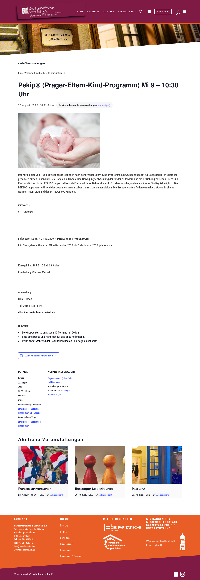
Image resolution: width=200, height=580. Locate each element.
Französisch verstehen (34, 489)
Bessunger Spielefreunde (94, 489)
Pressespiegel (66, 544)
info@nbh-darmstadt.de (24, 546)
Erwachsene (23, 409)
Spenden (163, 12)
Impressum (65, 550)
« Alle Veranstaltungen (31, 63)
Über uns (64, 525)
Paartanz (138, 489)
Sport (27, 426)
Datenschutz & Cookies (70, 556)
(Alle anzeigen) (102, 105)
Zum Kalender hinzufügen (39, 355)
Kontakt (63, 531)
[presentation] (43, 465)
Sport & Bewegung (32, 413)
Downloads (65, 537)
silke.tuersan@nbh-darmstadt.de (36, 312)
